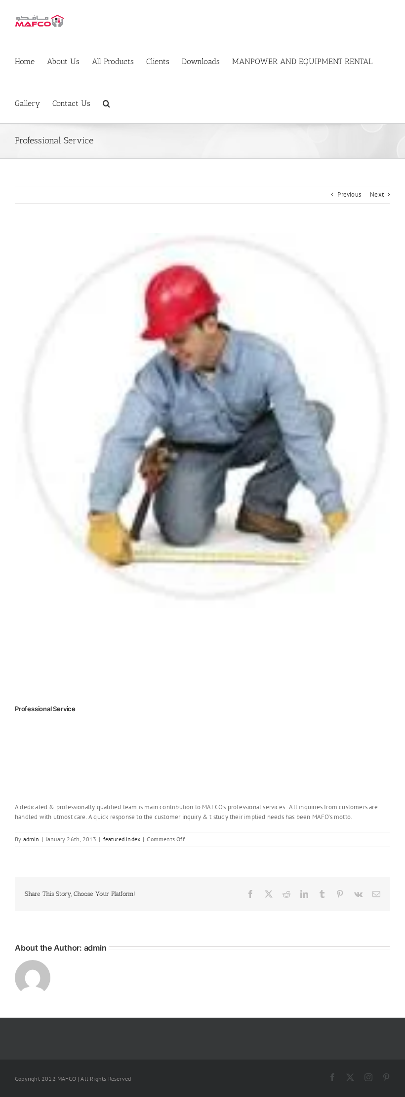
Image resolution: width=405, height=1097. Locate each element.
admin (31, 839)
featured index (122, 839)
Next (377, 194)
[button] (106, 102)
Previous (349, 194)
